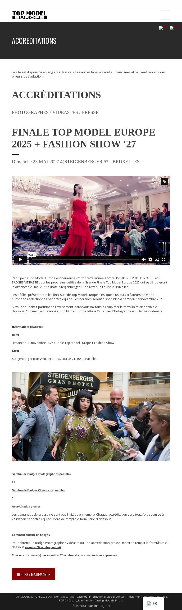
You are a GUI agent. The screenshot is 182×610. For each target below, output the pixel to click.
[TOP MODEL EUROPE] (29, 15)
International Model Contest (107, 596)
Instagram (102, 605)
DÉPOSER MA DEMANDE (33, 574)
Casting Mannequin (80, 600)
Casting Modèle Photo (109, 600)
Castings (82, 596)
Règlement (134, 596)
